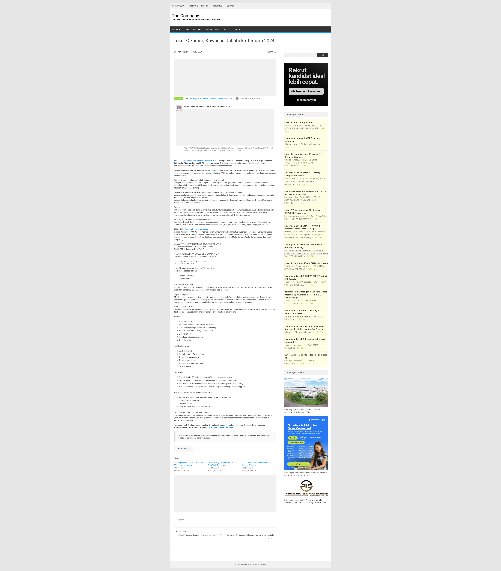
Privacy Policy (178, 6)
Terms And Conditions (198, 6)
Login (226, 29)
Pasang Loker (212, 29)
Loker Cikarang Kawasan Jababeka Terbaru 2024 (195, 161)
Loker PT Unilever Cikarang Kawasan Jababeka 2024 (199, 535)
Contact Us (231, 6)
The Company (185, 15)
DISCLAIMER (217, 6)
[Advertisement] (225, 77)
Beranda (176, 29)
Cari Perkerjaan (193, 29)
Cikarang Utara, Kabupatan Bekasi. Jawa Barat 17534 (210, 98)
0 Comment (271, 52)
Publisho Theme (241, 564)
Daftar (238, 29)
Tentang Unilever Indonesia (196, 229)
